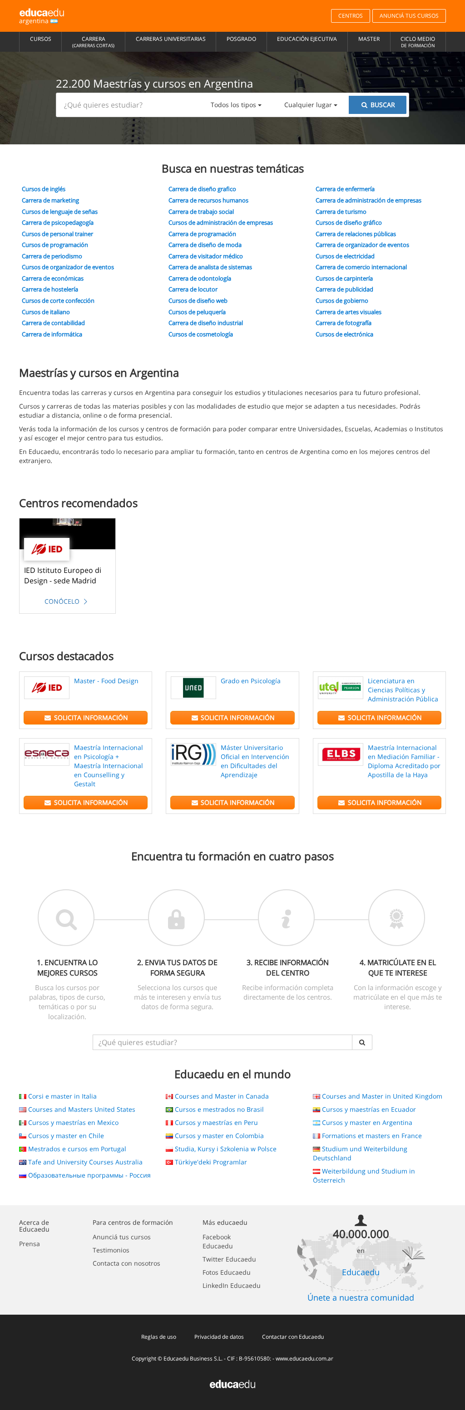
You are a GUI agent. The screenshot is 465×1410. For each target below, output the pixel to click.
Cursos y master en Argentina (366, 1122)
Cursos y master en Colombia (218, 1135)
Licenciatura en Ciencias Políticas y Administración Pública (403, 689)
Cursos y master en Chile (65, 1135)
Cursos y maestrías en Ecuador (368, 1109)
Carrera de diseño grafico (202, 189)
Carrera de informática (52, 334)
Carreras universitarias (171, 39)
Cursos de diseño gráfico (349, 222)
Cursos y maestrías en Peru (215, 1122)
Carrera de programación (202, 234)
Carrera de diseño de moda (205, 245)
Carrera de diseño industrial (205, 323)
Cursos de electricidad (345, 256)
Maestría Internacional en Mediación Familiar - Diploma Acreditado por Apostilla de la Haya (404, 761)
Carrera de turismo (341, 211)
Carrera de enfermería (345, 189)
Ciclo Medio (418, 42)
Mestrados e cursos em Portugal (76, 1148)
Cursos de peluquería (197, 312)
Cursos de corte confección (58, 300)
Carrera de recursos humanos (208, 200)
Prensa (29, 1243)
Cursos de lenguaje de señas (60, 211)
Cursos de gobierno (342, 300)
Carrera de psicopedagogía (58, 222)
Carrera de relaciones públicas (356, 234)
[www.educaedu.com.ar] (232, 1383)
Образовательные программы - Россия (88, 1175)
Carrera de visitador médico (205, 256)
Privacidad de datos (219, 1337)
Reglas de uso (158, 1337)
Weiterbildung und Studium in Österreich (364, 1175)
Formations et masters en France (371, 1135)
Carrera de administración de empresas (368, 200)
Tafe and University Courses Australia (84, 1162)
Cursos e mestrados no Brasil (218, 1109)
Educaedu (361, 1272)
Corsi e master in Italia (61, 1096)
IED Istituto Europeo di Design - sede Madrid (62, 575)
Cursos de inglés (43, 189)
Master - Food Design (106, 680)
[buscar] (362, 1042)
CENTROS (350, 16)
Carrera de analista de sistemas (210, 267)
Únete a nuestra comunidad (360, 1297)
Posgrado (241, 39)
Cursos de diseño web (198, 300)
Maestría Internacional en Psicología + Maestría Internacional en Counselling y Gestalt (108, 765)
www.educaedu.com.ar (304, 1358)
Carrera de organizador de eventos (362, 245)
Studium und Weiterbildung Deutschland (360, 1153)
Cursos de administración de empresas (220, 222)
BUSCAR (382, 104)
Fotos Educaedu (227, 1272)
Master (369, 39)
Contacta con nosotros (126, 1263)
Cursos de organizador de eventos (68, 267)
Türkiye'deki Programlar (210, 1162)
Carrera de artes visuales (348, 312)
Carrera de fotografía (343, 323)
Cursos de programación (55, 245)
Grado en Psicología (251, 680)
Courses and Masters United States (80, 1109)
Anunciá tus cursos (122, 1237)
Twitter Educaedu (229, 1259)
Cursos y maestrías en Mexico (72, 1122)
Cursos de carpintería (344, 278)
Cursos (40, 39)
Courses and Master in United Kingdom (381, 1096)
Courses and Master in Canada (221, 1096)
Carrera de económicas (53, 278)
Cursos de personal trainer (57, 234)
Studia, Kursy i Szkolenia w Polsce (225, 1148)
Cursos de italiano (46, 312)
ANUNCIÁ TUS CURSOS (409, 16)
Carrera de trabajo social (201, 211)
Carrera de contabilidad (53, 323)
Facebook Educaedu (218, 1241)
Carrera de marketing (50, 200)
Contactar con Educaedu (293, 1337)
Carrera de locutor (193, 289)
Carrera (93, 42)
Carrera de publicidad (344, 289)
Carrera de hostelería (50, 289)
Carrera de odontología (199, 278)
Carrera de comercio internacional (361, 267)
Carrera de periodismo (52, 256)
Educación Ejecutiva (307, 39)
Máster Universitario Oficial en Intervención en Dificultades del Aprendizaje (255, 761)
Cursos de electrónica (344, 334)
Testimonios (111, 1250)
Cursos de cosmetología (200, 334)
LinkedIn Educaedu (232, 1285)
